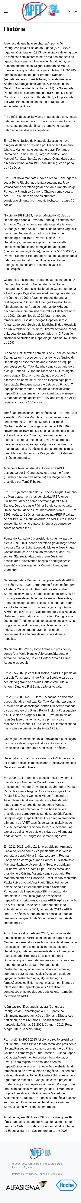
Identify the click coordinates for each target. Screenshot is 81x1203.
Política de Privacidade (25, 1174)
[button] (6, 11)
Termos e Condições (50, 1174)
